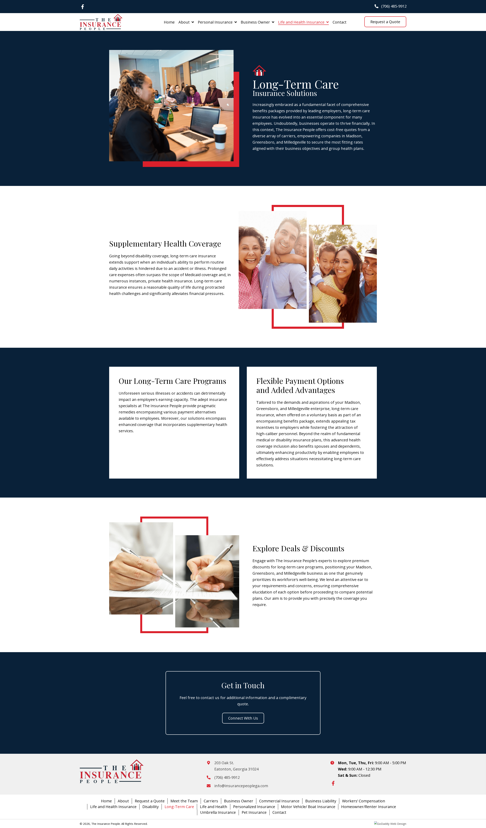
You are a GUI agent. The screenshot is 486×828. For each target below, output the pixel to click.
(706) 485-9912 (394, 6)
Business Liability (320, 801)
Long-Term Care (179, 806)
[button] (82, 6)
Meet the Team (184, 801)
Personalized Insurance (254, 806)
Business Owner (238, 801)
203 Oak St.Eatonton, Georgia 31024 (236, 766)
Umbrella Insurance (218, 812)
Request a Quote (150, 801)
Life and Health (213, 806)
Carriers (211, 801)
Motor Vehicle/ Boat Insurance (308, 806)
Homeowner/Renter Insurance (368, 806)
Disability (150, 806)
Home (106, 801)
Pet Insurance (254, 812)
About (123, 801)
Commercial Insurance (279, 801)
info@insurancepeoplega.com (241, 785)
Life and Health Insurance (113, 806)
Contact (279, 812)
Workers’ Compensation (363, 801)
